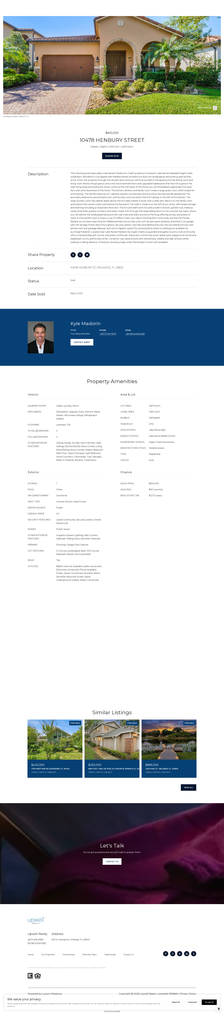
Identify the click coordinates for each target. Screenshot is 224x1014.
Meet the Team (90, 954)
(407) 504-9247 (108, 334)
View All (188, 787)
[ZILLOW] (186, 953)
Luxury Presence (52, 993)
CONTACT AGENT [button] (82, 342)
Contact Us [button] (112, 861)
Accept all (209, 1002)
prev (13, 108)
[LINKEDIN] (179, 953)
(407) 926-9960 (35, 939)
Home (31, 954)
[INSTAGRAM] (172, 953)
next (20, 108)
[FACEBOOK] (165, 953)
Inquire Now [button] (112, 156)
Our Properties (48, 954)
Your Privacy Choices (112, 1011)
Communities (68, 954)
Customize (192, 1002)
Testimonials (110, 954)
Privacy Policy (188, 993)
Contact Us (128, 954)
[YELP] (193, 953)
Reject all (176, 1002)
